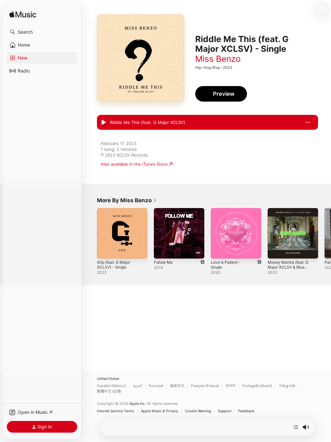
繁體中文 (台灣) (109, 391)
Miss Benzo (218, 59)
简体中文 (177, 386)
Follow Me (163, 262)
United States (108, 379)
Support (224, 411)
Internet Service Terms (115, 411)
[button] (42, 32)
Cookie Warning (198, 411)
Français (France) (205, 386)
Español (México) (111, 386)
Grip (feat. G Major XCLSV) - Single (113, 265)
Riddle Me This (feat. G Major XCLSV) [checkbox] (147, 122)
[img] (22, 14)
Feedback (246, 411)
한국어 (231, 386)
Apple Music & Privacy (159, 411)
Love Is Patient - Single (225, 265)
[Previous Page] (90, 233)
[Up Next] (296, 427)
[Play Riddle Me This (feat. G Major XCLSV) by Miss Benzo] (103, 123)
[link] (127, 200)
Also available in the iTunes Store (134, 164)
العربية (137, 386)
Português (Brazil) (257, 386)
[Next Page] (324, 233)
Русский (156, 386)
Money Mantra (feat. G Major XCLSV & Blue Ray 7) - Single (288, 267)
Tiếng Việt (287, 386)
